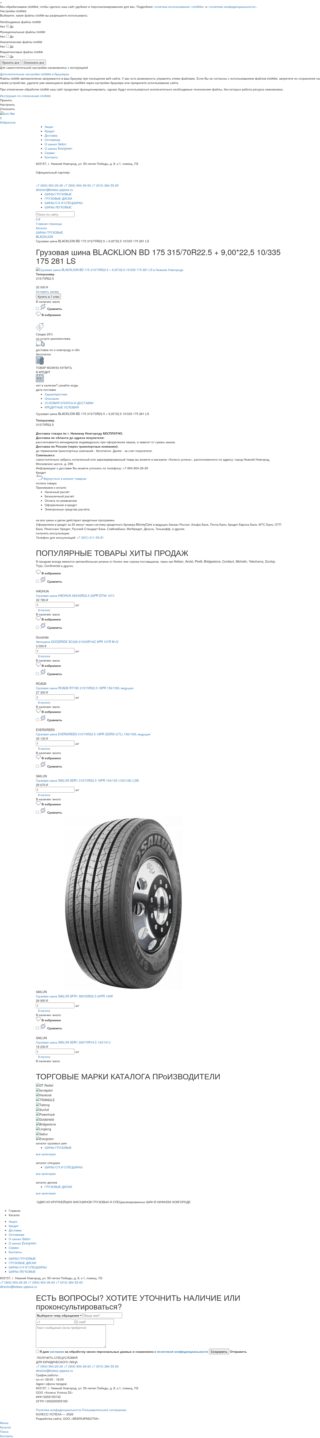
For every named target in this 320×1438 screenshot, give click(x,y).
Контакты (51, 157)
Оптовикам (52, 139)
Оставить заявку (47, 291)
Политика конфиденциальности (59, 1410)
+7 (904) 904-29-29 (49, 185)
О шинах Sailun (55, 144)
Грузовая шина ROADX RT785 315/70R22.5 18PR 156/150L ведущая (84, 688)
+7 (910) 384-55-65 (105, 185)
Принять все (10, 62)
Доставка (51, 135)
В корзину (44, 610)
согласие (57, 1351)
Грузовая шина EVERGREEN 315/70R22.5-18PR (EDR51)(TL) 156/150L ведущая (93, 734)
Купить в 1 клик (48, 296)
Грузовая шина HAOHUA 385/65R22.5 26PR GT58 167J (75, 595)
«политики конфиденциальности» (232, 6)
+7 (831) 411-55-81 (90, 537)
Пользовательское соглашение (104, 1410)
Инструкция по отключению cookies (25, 96)
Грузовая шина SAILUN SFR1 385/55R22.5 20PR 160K (74, 996)
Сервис (50, 152)
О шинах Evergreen (58, 148)
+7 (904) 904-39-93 (77, 185)
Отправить (238, 1351)
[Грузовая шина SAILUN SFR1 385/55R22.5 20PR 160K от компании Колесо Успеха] (123, 902)
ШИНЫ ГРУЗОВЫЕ (58, 194)
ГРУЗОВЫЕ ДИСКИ (58, 198)
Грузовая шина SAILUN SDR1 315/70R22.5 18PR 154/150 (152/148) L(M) (87, 780)
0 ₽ (38, 219)
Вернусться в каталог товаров (64, 478)
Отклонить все (34, 62)
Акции (49, 126)
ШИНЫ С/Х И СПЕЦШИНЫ (64, 203)
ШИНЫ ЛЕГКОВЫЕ (58, 207)
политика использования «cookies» (179, 6)
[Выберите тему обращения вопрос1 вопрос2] (59, 1315)
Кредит (50, 131)
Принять (6, 100)
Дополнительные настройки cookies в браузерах (34, 74)
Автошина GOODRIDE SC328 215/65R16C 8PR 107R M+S (77, 641)
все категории (46, 1154)
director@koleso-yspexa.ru (54, 189)
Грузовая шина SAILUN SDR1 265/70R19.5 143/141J (73, 1042)
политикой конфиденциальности (182, 1351)
